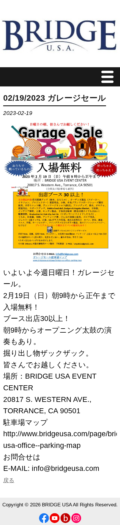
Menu (109, 76)
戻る (8, 480)
